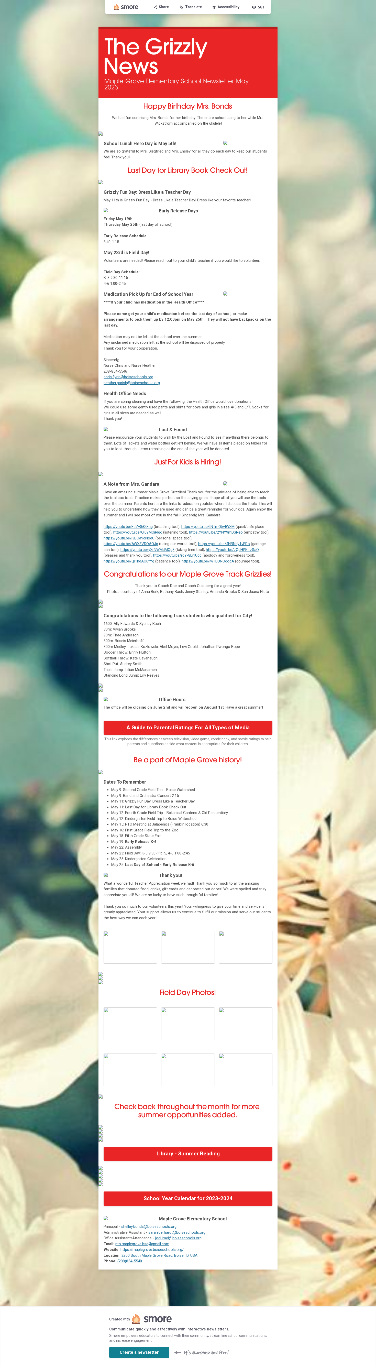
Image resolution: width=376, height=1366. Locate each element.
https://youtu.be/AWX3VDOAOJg (131, 543)
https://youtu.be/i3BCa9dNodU (129, 538)
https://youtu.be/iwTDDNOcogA (208, 561)
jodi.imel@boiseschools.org (178, 1238)
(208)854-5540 (129, 1261)
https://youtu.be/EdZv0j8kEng (128, 526)
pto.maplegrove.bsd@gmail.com (142, 1244)
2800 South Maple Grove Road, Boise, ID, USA (159, 1255)
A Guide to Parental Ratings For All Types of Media (188, 727)
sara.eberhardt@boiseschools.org (176, 1232)
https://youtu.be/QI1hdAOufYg (129, 561)
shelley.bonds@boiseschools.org (148, 1226)
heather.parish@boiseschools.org (132, 383)
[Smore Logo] (126, 7)
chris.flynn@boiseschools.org (128, 377)
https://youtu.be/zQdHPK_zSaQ (232, 549)
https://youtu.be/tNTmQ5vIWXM (208, 526)
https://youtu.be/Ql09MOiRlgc (137, 532)
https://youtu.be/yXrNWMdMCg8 (147, 549)
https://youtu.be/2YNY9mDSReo (216, 532)
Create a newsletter (139, 1352)
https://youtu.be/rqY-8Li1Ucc (177, 555)
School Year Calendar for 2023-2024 (188, 1198)
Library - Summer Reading (188, 1154)
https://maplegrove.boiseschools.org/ (152, 1249)
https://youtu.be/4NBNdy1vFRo (224, 543)
